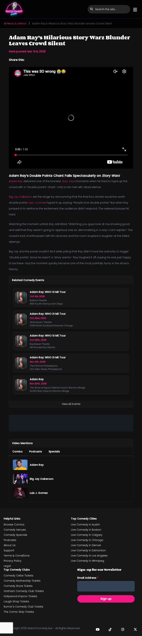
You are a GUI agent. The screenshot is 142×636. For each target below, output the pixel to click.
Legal (7, 566)
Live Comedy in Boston (86, 530)
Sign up (105, 599)
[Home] (14, 9)
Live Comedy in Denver (86, 545)
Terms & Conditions (17, 555)
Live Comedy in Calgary (86, 535)
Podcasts (10, 540)
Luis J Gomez (37, 202)
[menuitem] (17, 451)
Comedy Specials (15, 535)
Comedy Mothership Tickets (22, 581)
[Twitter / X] (135, 629)
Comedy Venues (15, 530)
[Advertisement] (71, 423)
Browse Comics (14, 524)
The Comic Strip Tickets (19, 612)
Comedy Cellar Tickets (18, 575)
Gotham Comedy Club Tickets (24, 591)
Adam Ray (16, 181)
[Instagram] (123, 629)
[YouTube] (98, 629)
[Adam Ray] (20, 465)
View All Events (71, 404)
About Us (10, 545)
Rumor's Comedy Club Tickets (23, 606)
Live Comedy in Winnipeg (87, 561)
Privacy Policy (12, 561)
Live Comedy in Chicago (87, 540)
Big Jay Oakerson (20, 197)
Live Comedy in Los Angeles (89, 555)
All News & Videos (15, 23)
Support (9, 550)
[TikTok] (110, 629)
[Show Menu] (135, 10)
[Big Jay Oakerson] (20, 479)
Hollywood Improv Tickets (20, 596)
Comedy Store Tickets (18, 586)
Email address (87, 578)
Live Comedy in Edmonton (88, 550)
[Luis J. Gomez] (20, 493)
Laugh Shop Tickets (16, 601)
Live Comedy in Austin (85, 524)
